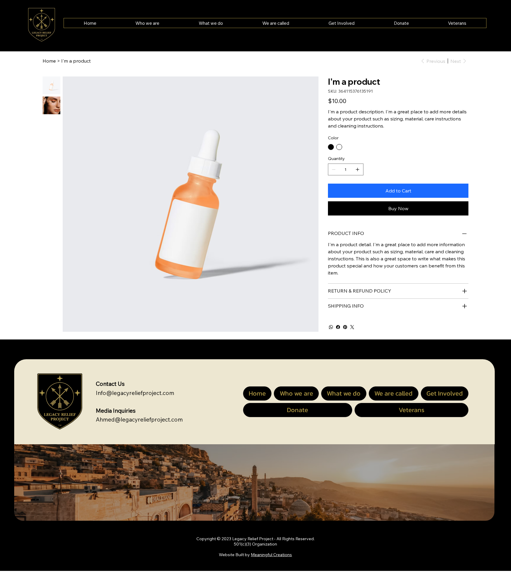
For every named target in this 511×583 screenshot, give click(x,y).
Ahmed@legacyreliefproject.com (139, 419)
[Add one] (357, 169)
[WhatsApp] (331, 327)
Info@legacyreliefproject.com (135, 392)
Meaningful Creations (271, 554)
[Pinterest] (345, 327)
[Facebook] (338, 327)
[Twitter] (352, 327)
